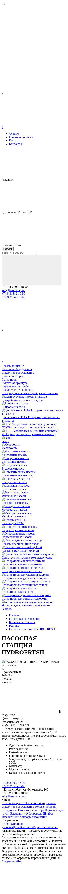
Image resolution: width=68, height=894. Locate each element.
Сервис (14, 133)
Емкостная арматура (31, 810)
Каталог (7, 248)
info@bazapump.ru (13, 290)
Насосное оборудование (40, 803)
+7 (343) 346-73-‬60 (13, 297)
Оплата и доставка (21, 137)
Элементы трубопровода (26, 813)
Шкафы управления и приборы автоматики (27, 815)
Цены (12, 140)
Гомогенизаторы (45, 806)
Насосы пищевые (13, 803)
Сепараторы (10, 810)
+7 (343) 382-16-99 (13, 293)
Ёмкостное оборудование (18, 806)
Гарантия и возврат (45, 827)
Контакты (15, 143)
